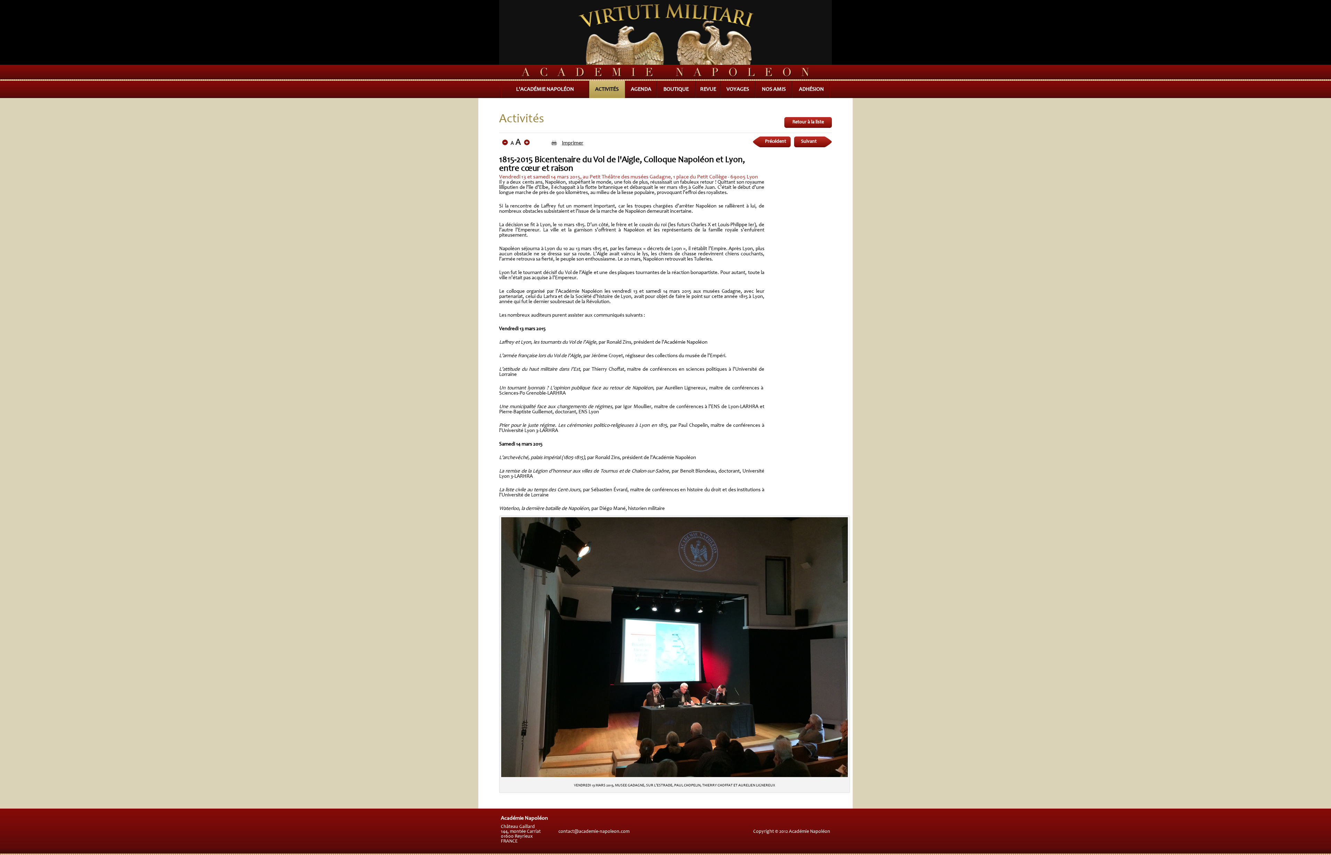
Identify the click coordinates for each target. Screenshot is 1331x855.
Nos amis (774, 89)
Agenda (641, 89)
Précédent (775, 141)
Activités (607, 89)
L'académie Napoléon (545, 89)
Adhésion (811, 89)
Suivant (809, 141)
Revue (708, 89)
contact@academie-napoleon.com (593, 831)
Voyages (738, 89)
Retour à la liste (808, 122)
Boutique (676, 89)
